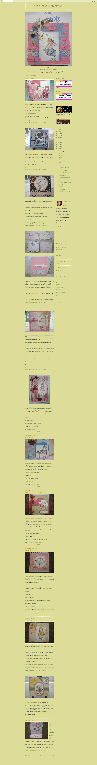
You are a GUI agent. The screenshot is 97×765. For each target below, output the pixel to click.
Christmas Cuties (59, 286)
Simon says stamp (59, 257)
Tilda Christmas (29, 437)
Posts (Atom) (32, 758)
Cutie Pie (58, 289)
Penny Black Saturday (60, 292)
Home (27, 75)
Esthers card (28, 550)
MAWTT (58, 290)
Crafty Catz (58, 263)
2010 (59, 150)
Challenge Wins (33, 75)
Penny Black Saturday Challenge (33, 492)
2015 (59, 141)
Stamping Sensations (60, 294)
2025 (59, 129)
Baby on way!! (29, 620)
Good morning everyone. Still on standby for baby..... (65, 188)
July (60, 159)
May (60, 161)
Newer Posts (27, 755)
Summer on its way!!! (30, 309)
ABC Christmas (59, 284)
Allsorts (57, 269)
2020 (59, 133)
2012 (59, 146)
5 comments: (44, 369)
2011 (59, 148)
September (61, 157)
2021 (59, 131)
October (60, 155)
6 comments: (44, 122)
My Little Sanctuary (48, 6)
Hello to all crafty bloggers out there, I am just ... (64, 192)
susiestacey (67, 201)
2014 (59, 142)
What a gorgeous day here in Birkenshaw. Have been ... (64, 166)
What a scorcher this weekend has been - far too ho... (65, 163)
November (61, 153)
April (60, 195)
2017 (59, 137)
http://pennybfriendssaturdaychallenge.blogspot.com (35, 223)
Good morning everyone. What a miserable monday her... (65, 178)
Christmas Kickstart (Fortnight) (62, 276)
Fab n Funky (58, 255)
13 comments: (44, 544)
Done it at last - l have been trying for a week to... (65, 173)
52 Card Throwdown (60, 282)
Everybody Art (59, 249)
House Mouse (59, 243)
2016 (59, 139)
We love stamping (59, 295)
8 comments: (43, 225)
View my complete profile (62, 222)
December (61, 151)
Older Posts (52, 755)
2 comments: (43, 670)
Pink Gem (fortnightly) (60, 270)
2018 (59, 135)
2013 (59, 144)
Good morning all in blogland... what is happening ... (65, 169)
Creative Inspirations (60, 287)
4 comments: (43, 169)
